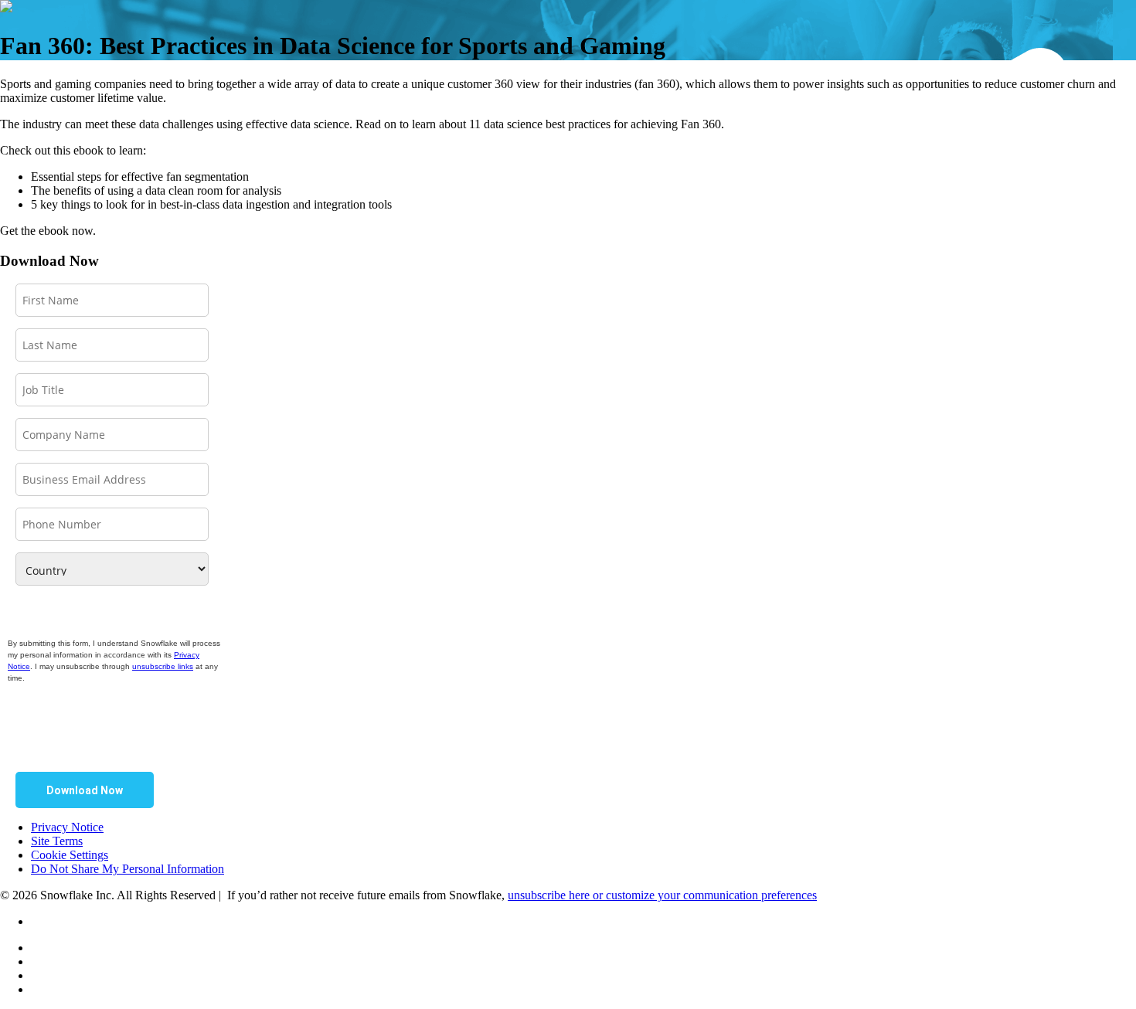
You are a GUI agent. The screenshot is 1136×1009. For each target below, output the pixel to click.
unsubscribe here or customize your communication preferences (662, 895)
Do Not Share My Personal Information (127, 868)
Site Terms (57, 841)
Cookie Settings (69, 854)
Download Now (84, 790)
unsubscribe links (162, 666)
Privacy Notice (67, 827)
